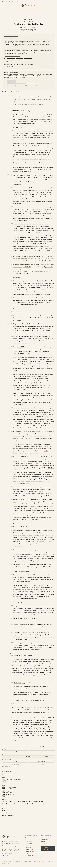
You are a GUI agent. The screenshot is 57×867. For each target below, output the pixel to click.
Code (9, 9)
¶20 (12, 311)
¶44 (12, 624)
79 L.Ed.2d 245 (29, 519)
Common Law (17, 527)
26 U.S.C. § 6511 (11, 58)
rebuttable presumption (29, 552)
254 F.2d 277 (50, 718)
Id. (49, 727)
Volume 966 (11, 15)
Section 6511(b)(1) (18, 643)
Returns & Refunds (33, 861)
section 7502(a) (21, 347)
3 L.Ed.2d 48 (44, 720)
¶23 (12, 336)
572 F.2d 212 (30, 250)
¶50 (12, 717)
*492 (8, 558)
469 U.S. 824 (47, 539)
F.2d (16, 15)
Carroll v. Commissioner (26, 54)
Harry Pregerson (10, 791)
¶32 (12, 486)
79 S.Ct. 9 (37, 720)
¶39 (12, 574)
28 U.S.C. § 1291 (28, 58)
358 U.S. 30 (31, 720)
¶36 (12, 530)
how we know (31, 64)
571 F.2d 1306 (33, 729)
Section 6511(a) (18, 632)
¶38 (12, 564)
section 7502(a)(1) (26, 376)
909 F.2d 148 (31, 428)
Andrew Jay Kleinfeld (11, 787)
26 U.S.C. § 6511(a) (39, 159)
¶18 (12, 297)
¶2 (12, 99)
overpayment (5, 813)
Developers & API (45, 839)
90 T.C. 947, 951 (17, 558)
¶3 (12, 104)
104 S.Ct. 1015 (20, 519)
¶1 (12, 95)
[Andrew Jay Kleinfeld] (3, 787)
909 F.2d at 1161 (31, 556)
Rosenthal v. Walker (24, 554)
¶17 (12, 280)
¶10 (12, 175)
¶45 (12, 632)
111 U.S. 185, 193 (35, 554)
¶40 (12, 585)
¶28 (12, 407)
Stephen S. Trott (10, 794)
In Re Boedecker (41, 47)
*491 (8, 431)
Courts (15, 9)
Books (37, 9)
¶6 (12, 127)
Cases (4, 9)
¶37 (12, 549)
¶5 (12, 114)
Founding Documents (30, 851)
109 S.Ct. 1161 (47, 594)
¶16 (12, 277)
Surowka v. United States (20, 428)
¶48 (12, 682)
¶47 (12, 655)
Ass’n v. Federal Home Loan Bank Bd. (36, 318)
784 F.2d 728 (36, 426)
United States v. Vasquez (45, 589)
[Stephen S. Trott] (3, 795)
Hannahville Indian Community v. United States (30, 60)
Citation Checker (29, 855)
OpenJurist (4, 15)
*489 (8, 174)
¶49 (12, 703)
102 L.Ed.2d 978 (20, 594)
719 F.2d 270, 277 (25, 517)
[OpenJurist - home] (28, 5)
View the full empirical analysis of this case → (13, 91)
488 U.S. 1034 (44, 592)
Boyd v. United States (25, 244)
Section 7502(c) (17, 357)
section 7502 (49, 267)
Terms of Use (50, 861)
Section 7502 (16, 336)
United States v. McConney (43, 537)
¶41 (12, 602)
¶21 (12, 315)
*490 (8, 323)
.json (10, 823)
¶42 (12, 605)
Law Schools (28, 847)
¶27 (12, 393)
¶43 (12, 618)
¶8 (12, 143)
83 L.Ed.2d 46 (23, 541)
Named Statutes (29, 849)
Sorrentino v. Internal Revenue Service (29, 47)
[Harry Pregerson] (3, 791)
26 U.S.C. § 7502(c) (32, 366)
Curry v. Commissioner (22, 729)
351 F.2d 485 (36, 735)
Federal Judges (28, 843)
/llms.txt (43, 841)
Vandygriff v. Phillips (13, 60)
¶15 (12, 264)
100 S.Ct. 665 (42, 423)
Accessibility (17, 861)
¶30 (12, 444)
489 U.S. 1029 (38, 594)
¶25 (12, 356)
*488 (8, 95)
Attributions (42, 861)
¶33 (12, 499)
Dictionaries (29, 9)
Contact (25, 861)
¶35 (12, 526)
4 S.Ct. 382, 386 (47, 554)
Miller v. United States (26, 426)
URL (10, 756)
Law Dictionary (28, 841)
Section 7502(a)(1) (19, 655)
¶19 (12, 308)
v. (39, 718)
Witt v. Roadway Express (31, 76)
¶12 (12, 206)
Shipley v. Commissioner (19, 250)
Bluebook (46, 756)
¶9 (12, 162)
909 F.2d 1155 (27, 267)
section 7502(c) (37, 361)
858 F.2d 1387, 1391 (18, 592)
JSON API (43, 843)
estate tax (21, 463)
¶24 (12, 346)
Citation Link (27, 756)
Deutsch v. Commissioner (27, 417)
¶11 (12, 187)
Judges (22, 9)
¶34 (12, 522)
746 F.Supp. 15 (50, 119)
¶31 (12, 456)
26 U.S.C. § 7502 (19, 58)
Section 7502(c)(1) (19, 683)
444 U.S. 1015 (33, 423)
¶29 (12, 431)
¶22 (12, 323)
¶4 (12, 110)
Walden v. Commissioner (47, 556)
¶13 (12, 223)
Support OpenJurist (46, 848)
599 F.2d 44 (38, 417)
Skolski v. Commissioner (25, 735)
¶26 (12, 373)
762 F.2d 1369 (35, 244)
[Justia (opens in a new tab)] (5, 855)
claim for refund (21, 119)
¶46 (12, 642)
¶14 (12, 256)
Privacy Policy (5, 863)
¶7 (12, 130)
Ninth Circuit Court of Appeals (28, 27)
